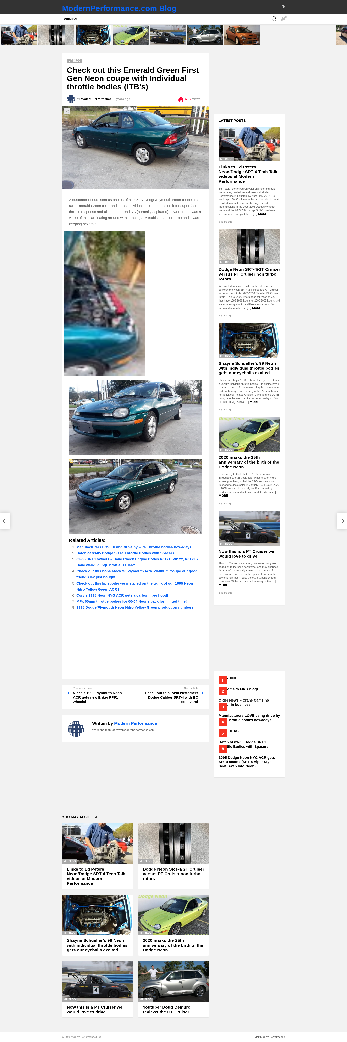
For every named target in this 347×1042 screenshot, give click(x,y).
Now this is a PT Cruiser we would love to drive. (165, 41)
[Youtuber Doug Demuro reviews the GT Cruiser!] (205, 35)
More (262, 214)
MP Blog (70, 861)
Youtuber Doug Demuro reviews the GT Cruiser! (204, 41)
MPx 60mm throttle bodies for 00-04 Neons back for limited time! (131, 601)
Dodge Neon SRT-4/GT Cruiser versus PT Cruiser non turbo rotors (55, 39)
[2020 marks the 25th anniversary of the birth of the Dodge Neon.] (131, 35)
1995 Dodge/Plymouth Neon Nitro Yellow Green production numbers (134, 607)
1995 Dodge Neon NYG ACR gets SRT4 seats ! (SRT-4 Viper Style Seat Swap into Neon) (247, 762)
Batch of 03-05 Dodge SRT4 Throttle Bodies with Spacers (125, 553)
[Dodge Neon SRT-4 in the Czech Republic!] (242, 35)
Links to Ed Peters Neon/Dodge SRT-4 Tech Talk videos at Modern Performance (18, 39)
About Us (70, 19)
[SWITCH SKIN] (283, 7)
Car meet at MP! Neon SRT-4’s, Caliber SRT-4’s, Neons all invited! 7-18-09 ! (284, 19)
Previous (2, 35)
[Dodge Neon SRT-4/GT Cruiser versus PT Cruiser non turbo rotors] (56, 35)
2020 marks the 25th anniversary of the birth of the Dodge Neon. (129, 39)
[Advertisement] (135, 642)
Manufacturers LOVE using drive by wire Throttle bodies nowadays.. (134, 547)
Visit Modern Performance (270, 1036)
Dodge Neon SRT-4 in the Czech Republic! (242, 41)
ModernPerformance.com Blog (119, 8)
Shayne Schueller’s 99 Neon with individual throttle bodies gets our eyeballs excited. (93, 39)
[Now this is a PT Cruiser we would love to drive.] (168, 35)
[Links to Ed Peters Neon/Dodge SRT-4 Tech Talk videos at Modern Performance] (19, 35)
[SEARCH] (274, 19)
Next (345, 35)
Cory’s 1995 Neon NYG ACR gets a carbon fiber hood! (122, 595)
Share (67, 111)
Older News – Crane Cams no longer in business (244, 702)
